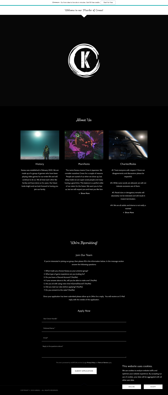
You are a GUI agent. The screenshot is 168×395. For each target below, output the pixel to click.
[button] (84, 193)
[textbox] (84, 318)
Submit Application (84, 371)
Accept (153, 387)
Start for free (108, 2)
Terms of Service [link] (103, 362)
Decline (132, 387)
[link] (84, 10)
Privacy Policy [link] (91, 362)
